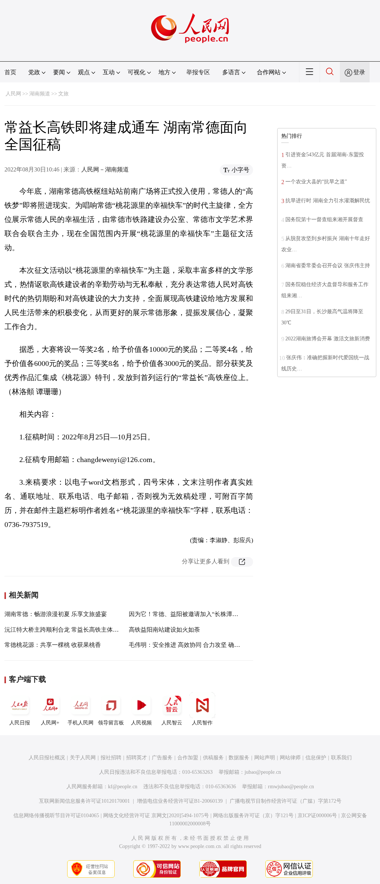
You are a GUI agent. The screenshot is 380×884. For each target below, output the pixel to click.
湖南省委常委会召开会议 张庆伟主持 (327, 265)
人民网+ (50, 723)
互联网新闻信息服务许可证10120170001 (84, 801)
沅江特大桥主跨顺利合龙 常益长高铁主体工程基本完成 (76, 629)
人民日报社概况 (47, 757)
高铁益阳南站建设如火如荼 (164, 629)
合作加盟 (187, 757)
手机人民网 (81, 723)
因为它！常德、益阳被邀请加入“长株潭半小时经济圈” (200, 614)
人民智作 (202, 723)
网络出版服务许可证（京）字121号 (253, 815)
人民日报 (19, 723)
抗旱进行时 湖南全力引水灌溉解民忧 (327, 200)
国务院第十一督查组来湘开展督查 (324, 219)
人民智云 (171, 723)
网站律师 (290, 757)
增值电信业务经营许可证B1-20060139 (180, 801)
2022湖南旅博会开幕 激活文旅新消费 (327, 338)
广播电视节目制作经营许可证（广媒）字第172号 (285, 801)
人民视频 (141, 723)
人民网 (13, 93)
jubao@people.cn (263, 772)
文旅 (63, 93)
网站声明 (264, 757)
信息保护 (315, 757)
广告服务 (162, 757)
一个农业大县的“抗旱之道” (316, 181)
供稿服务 (213, 757)
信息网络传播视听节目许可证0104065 (56, 815)
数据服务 (239, 757)
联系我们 (341, 757)
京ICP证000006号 (317, 815)
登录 (359, 72)
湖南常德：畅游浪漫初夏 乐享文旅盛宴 (55, 614)
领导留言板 (111, 723)
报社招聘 (111, 757)
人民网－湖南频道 (105, 169)
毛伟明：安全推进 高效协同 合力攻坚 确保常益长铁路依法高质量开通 (220, 645)
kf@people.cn (122, 786)
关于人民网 (83, 757)
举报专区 (198, 72)
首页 (10, 72)
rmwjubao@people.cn (291, 786)
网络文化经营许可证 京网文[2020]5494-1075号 (156, 815)
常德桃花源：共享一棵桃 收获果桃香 (52, 645)
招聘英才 (136, 757)
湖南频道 (39, 93)
